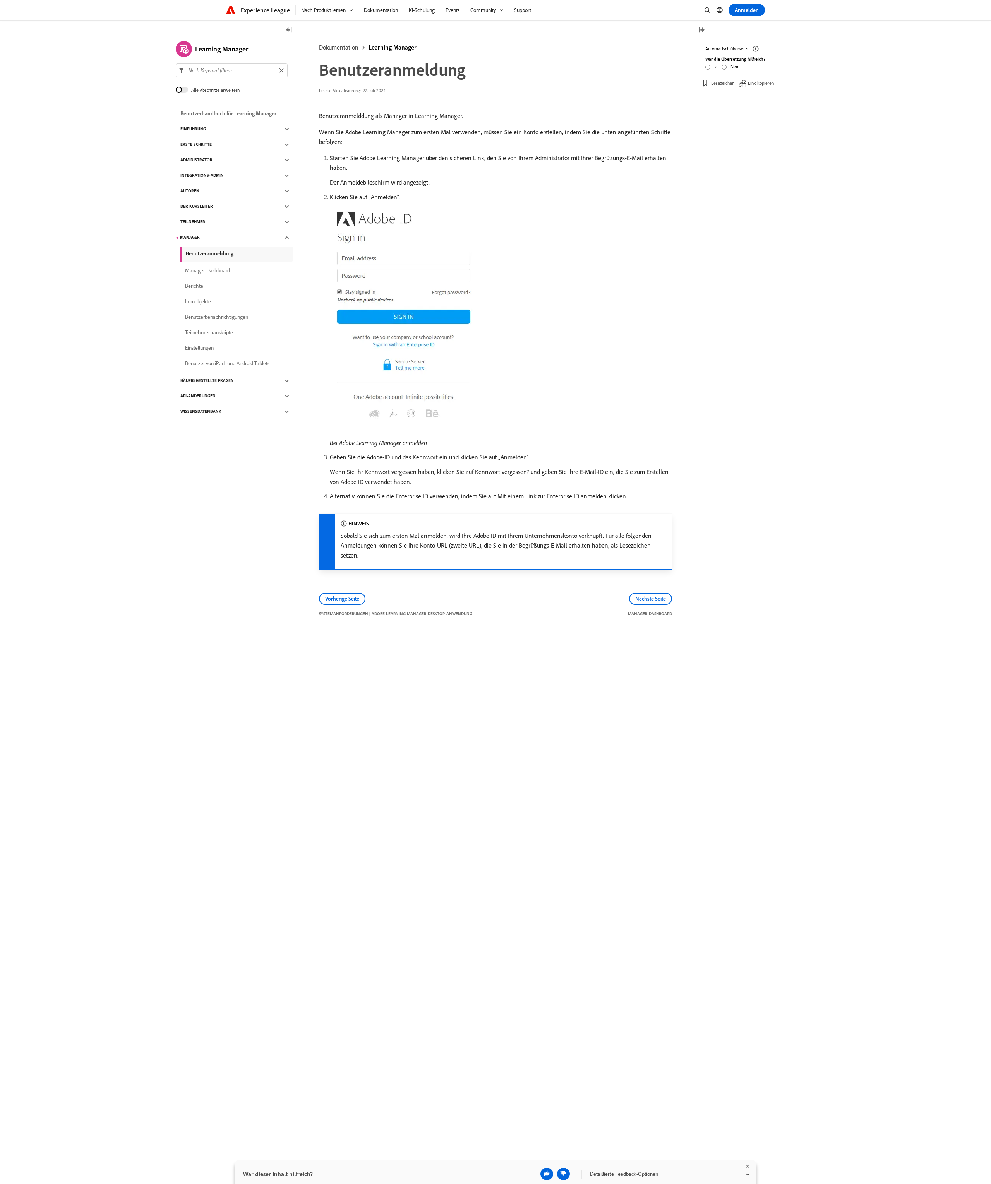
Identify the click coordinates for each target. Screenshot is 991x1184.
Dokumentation (338, 47)
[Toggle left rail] (289, 30)
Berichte (194, 286)
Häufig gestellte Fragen (207, 380)
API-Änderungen (198, 396)
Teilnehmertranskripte (209, 332)
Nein (734, 66)
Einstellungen (199, 348)
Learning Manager (393, 47)
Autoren (189, 191)
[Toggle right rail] (701, 30)
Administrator (196, 160)
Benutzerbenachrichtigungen (216, 317)
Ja (716, 66)
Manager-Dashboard (207, 270)
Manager (190, 237)
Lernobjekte (198, 301)
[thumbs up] (546, 1174)
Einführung (193, 129)
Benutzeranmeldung (209, 253)
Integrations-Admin (202, 175)
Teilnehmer (192, 222)
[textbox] (232, 70)
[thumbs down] (563, 1174)
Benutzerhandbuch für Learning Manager (228, 113)
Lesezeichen (722, 83)
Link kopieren (761, 83)
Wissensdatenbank (200, 411)
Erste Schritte (196, 144)
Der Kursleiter (196, 206)
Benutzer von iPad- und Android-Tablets (227, 363)
